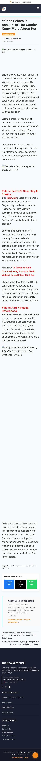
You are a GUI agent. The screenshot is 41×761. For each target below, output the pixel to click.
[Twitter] (6, 687)
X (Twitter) (20, 584)
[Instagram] (9, 687)
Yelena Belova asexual (16, 566)
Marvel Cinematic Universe (13, 697)
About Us (5, 725)
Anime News (7, 702)
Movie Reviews (8, 707)
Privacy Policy (7, 732)
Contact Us (6, 729)
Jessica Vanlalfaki (13, 38)
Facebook (9, 583)
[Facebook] (2, 687)
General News (7, 712)
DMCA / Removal (8, 736)
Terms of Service (9, 739)
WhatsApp (31, 583)
